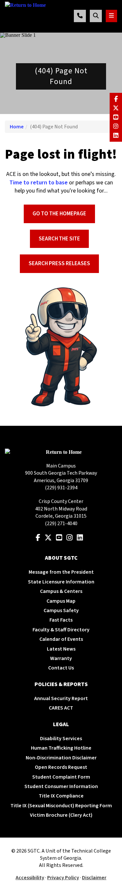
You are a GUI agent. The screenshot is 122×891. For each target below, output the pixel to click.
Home (17, 126)
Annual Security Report (61, 698)
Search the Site (59, 239)
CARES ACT (61, 707)
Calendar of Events (61, 639)
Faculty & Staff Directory (61, 629)
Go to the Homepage (59, 214)
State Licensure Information (61, 581)
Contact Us (61, 667)
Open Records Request (61, 767)
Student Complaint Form (61, 777)
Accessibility (30, 877)
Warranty (61, 658)
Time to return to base (38, 183)
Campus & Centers (61, 591)
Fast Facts (61, 620)
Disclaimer (94, 877)
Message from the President (61, 572)
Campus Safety (61, 610)
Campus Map (61, 601)
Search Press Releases (59, 263)
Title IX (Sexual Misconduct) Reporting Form (61, 805)
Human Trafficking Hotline (61, 748)
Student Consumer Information (61, 786)
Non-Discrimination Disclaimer (61, 757)
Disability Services (61, 738)
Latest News (61, 649)
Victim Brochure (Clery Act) (61, 815)
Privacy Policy (63, 877)
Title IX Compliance (61, 795)
